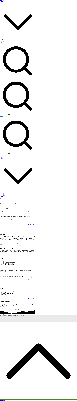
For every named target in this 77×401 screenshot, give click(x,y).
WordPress (13, 315)
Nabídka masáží (1, 116)
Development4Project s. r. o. (21, 315)
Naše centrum (2, 3)
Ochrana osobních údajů (3, 319)
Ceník (3, 40)
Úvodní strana (2, 156)
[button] (18, 38)
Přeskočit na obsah (2, 0)
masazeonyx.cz (5, 315)
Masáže (3, 39)
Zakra (10, 315)
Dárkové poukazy (3, 41)
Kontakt (2, 42)
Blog (1, 320)
